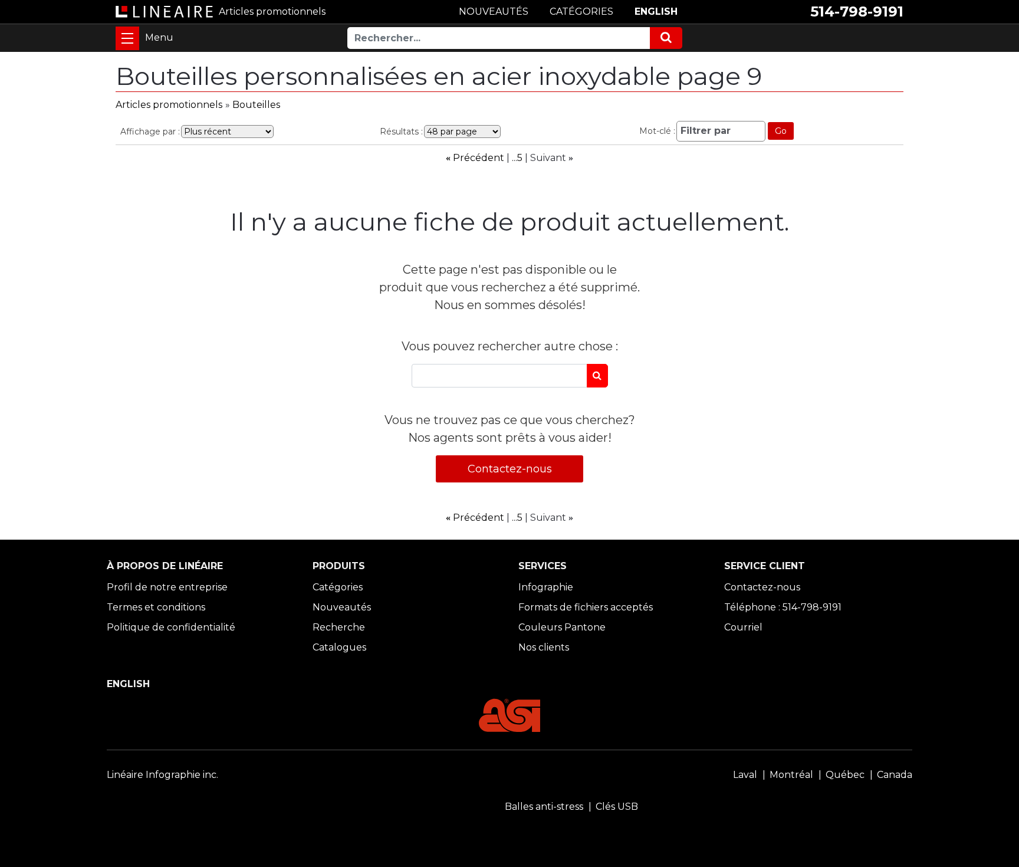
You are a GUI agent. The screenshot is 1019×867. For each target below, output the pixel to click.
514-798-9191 (856, 11)
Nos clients (543, 647)
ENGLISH (656, 11)
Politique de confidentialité (171, 627)
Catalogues (339, 647)
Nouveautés (342, 607)
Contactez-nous (510, 468)
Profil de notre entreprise (167, 587)
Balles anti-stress (544, 806)
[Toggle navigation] (127, 38)
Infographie (545, 587)
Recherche (339, 627)
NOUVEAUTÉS (493, 11)
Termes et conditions (156, 607)
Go (781, 131)
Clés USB (617, 806)
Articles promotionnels (169, 104)
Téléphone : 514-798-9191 (783, 607)
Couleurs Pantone (562, 627)
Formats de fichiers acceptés (585, 607)
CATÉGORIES (581, 11)
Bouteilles (256, 104)
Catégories (338, 587)
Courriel (743, 627)
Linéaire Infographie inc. (162, 774)
